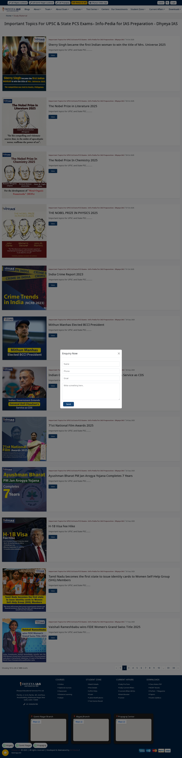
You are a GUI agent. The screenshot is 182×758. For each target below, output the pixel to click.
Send (68, 404)
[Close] (119, 353)
